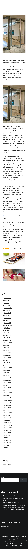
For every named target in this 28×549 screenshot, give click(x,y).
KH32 (17, 128)
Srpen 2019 (7, 415)
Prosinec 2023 (8, 343)
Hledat (3, 477)
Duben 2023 (7, 358)
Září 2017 (6, 445)
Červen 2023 (7, 353)
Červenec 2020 (8, 403)
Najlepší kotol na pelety (9, 495)
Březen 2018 (7, 435)
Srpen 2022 (7, 375)
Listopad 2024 (8, 325)
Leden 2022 (7, 388)
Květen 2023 (7, 355)
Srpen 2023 (7, 350)
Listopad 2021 (8, 393)
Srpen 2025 (7, 305)
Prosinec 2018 (8, 425)
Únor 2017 (7, 447)
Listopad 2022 (8, 368)
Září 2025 (6, 303)
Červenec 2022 (8, 378)
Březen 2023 (7, 360)
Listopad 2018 (8, 428)
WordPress (13, 543)
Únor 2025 (7, 320)
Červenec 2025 (8, 308)
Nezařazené (7, 464)
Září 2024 (6, 330)
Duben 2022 (7, 383)
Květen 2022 (7, 380)
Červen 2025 (7, 310)
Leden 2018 (7, 440)
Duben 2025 (7, 315)
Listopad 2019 (8, 412)
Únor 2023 (7, 363)
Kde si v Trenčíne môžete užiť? (11, 502)
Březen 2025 (7, 318)
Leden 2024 (7, 340)
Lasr (3, 3)
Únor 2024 (7, 338)
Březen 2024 (7, 335)
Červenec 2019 (8, 417)
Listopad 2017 (8, 442)
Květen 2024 (7, 333)
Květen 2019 (7, 420)
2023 (5, 365)
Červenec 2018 (8, 430)
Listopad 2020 (8, 400)
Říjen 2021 (7, 395)
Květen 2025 (7, 313)
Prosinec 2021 (8, 390)
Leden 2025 (7, 323)
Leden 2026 (7, 298)
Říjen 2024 (7, 328)
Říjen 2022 (7, 370)
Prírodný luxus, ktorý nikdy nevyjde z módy (14, 505)
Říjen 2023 (7, 345)
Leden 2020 (7, 408)
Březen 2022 (7, 385)
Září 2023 (6, 348)
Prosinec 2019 (8, 410)
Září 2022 (6, 373)
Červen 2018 (7, 432)
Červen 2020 (7, 405)
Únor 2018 (7, 437)
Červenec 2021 (8, 398)
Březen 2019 (7, 422)
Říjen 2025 (7, 300)
